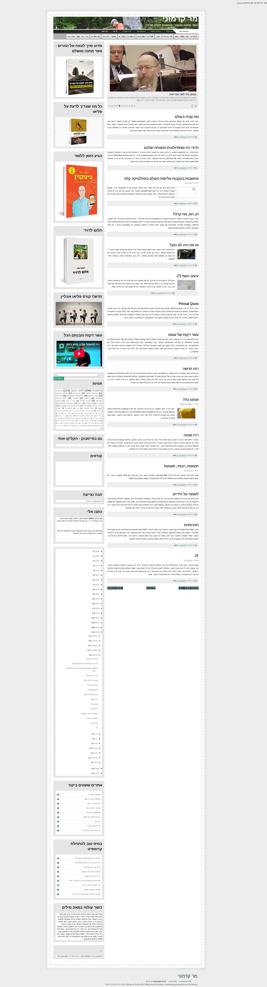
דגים (79, 421)
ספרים (75, 398)
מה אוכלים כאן (164, 36)
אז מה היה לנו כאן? (184, 245)
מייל (89, 521)
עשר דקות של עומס (183, 335)
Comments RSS (185, 981)
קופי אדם (90, 423)
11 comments (182, 485)
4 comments (182, 545)
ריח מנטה (191, 435)
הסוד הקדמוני (88, 408)
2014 (97, 608)
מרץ (95, 753)
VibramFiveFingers (66, 403)
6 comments (182, 137)
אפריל (94, 748)
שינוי (82, 423)
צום (59, 413)
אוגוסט (94, 655)
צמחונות (89, 403)
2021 (97, 575)
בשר (93, 413)
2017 (97, 594)
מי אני (115, 31)
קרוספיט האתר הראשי (92, 799)
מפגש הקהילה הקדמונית (66, 421)
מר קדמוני (180, 18)
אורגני (76, 423)
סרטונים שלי (188, 470)
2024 (97, 561)
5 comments (182, 265)
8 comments (182, 203)
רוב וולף (97, 821)
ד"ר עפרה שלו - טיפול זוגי (91, 830)
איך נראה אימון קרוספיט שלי (177, 94)
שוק (87, 425)
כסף (85, 416)
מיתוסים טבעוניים (72, 406)
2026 (97, 551)
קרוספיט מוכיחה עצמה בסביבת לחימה (86, 894)
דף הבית (151, 588)
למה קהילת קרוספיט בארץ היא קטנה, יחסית (84, 881)
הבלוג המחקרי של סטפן (91, 817)
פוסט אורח (68, 413)
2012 (97, 618)
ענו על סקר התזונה (78, 36)
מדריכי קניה (70, 401)
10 (132, 106)
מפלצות (93, 425)
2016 (97, 599)
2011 (97, 623)
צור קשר (105, 31)
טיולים (85, 406)
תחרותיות (191, 525)
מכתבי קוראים (62, 393)
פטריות (99, 423)
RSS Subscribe (59, 31)
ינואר (95, 762)
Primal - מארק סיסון (93, 808)
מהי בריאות (188, 183)
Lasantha (160, 984)
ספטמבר (93, 650)
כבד (77, 408)
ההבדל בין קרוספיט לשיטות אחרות (87, 858)
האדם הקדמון (85, 401)
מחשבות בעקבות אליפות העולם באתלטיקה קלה (161, 178)
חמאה (91, 416)
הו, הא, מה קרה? (186, 214)
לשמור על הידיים (186, 494)
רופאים (70, 416)
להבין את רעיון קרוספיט (91, 867)
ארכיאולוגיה (67, 423)
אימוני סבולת (97, 418)
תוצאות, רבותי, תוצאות (181, 466)
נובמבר (94, 641)
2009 (97, 632)
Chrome (240, 3)
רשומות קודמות (115, 588)
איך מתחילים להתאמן (92, 876)
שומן (64, 411)
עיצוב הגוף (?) (188, 276)
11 (134, 106)
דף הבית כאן (184, 31)
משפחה (86, 413)
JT (197, 556)
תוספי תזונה (79, 425)
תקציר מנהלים (88, 421)
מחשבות (97, 390)
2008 (97, 769)
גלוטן (88, 418)
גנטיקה (81, 418)
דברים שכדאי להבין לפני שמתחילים (87, 863)
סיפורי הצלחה (97, 406)
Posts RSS (172, 981)
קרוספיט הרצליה (94, 794)
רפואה (58, 418)
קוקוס (100, 408)
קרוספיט (95, 36)
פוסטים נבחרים (127, 36)
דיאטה (87, 398)
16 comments (181, 455)
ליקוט (64, 418)
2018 (97, 589)
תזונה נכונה (77, 390)
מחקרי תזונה (109, 36)
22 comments (159, 293)
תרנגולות (69, 425)
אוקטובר (94, 645)
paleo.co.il (61, 416)
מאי (95, 743)
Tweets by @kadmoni (94, 501)
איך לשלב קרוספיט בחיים (91, 885)
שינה (98, 421)
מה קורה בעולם (187, 117)
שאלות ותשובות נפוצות (92, 890)
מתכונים (59, 391)
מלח (100, 425)
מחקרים (76, 393)
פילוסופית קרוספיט (186, 404)
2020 (97, 580)
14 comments (181, 581)
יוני (96, 739)
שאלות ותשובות (145, 36)
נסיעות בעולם (92, 393)
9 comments (182, 168)
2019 (97, 585)
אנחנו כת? (191, 399)
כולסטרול (68, 408)
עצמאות (77, 413)
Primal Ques (189, 304)
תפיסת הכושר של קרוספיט (90, 872)
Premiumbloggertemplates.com (176, 984)
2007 (97, 773)
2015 (97, 604)
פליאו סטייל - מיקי (93, 803)
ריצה (80, 403)
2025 (97, 556)
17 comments (181, 389)
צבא (60, 406)
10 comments (181, 324)
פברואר (94, 758)
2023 (97, 566)
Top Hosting (193, 984)
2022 (97, 570)
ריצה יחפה (72, 411)
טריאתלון (73, 418)
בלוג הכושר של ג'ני (93, 826)
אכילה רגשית (60, 425)
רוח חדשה (191, 369)
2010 (97, 627)
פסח (80, 411)
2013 (97, 613)
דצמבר (94, 636)
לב (59, 423)
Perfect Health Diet (93, 812)
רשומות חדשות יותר (188, 588)
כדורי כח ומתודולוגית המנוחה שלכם (171, 147)
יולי (96, 734)
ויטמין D (99, 416)
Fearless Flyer (140, 984)
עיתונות (78, 416)
